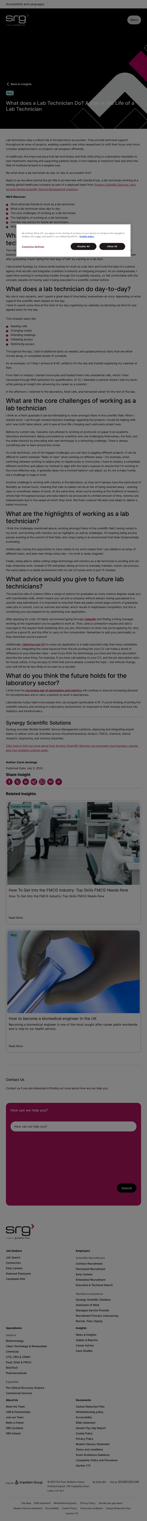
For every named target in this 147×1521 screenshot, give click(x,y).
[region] (73, 240)
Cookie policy (86, 236)
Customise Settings (33, 246)
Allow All (112, 246)
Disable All (83, 246)
